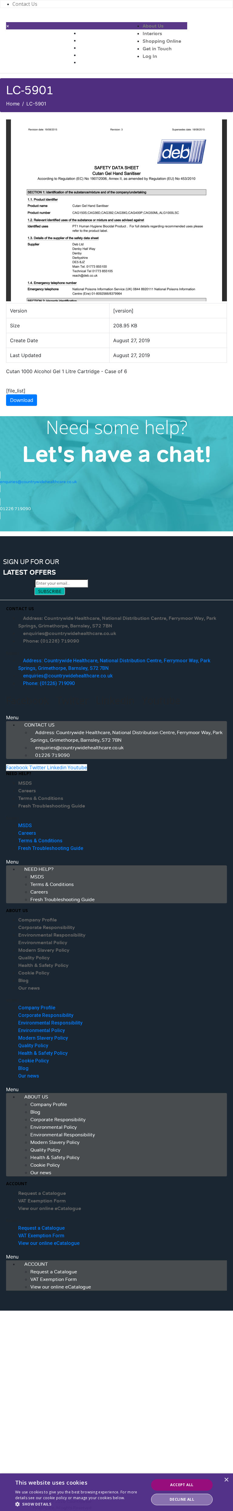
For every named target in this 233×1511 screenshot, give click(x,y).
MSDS (25, 783)
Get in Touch (157, 49)
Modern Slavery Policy (43, 950)
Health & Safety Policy (43, 965)
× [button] (226, 1480)
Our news (29, 988)
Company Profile (37, 920)
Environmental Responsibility (52, 935)
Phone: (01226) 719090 (51, 641)
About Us (153, 26)
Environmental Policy (42, 943)
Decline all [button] (182, 1499)
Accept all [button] (181, 1484)
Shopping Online (162, 41)
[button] (116, 653)
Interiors (152, 34)
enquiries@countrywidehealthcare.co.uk (69, 633)
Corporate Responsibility (46, 927)
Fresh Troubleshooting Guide (51, 806)
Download (21, 400)
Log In (150, 56)
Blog (23, 981)
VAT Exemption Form (42, 1201)
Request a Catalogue (42, 1193)
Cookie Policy (33, 973)
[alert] (116, 1492)
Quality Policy (34, 958)
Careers (27, 791)
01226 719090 (52, 755)
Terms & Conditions (40, 798)
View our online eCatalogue (49, 1208)
